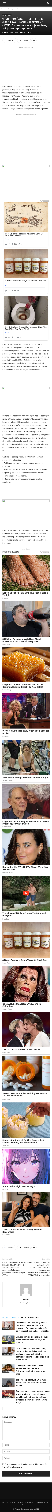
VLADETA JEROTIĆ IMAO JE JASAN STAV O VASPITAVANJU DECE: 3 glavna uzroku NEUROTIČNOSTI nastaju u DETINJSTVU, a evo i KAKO (38, 1268)
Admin (6, 32)
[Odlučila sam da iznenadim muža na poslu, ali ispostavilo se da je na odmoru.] (8, 1339)
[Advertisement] (26, 65)
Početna (5, 1502)
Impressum (26, 1505)
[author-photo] (26, 1296)
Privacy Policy (29, 1502)
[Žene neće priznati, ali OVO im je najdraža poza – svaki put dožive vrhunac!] (8, 1382)
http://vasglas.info (26, 1303)
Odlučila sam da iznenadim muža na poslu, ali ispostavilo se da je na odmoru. (32, 1340)
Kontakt (12, 1502)
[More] (34, 40)
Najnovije (6, 1328)
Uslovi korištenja (42, 1502)
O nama (20, 1502)
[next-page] (7, 1408)
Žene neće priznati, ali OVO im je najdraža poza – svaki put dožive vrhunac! (31, 1383)
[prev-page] (3, 1408)
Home (3, 9)
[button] (4, 3)
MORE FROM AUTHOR (30, 1318)
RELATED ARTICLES (10, 1318)
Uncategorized (13, 9)
